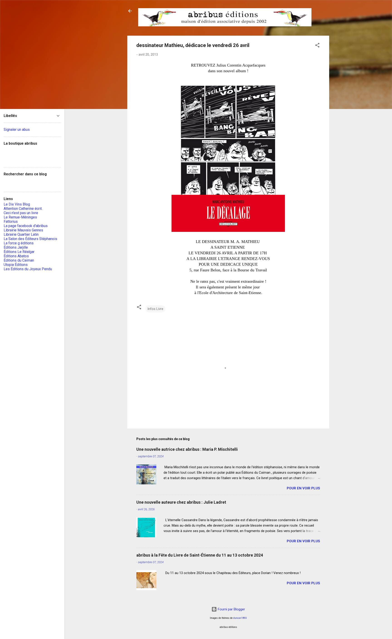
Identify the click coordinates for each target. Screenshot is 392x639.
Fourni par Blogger (231, 609)
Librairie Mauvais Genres (23, 230)
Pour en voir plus (303, 488)
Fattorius (11, 221)
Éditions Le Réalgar (19, 252)
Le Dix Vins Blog (17, 204)
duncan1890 (240, 618)
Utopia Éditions (16, 265)
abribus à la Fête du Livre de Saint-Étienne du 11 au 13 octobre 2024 (199, 555)
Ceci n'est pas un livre (21, 213)
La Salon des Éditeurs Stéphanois (30, 239)
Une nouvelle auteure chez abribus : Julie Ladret (181, 502)
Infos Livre (155, 309)
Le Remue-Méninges (20, 217)
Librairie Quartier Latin (21, 234)
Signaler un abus (17, 129)
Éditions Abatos (16, 256)
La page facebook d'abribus (26, 226)
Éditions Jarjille (16, 247)
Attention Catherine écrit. (23, 208)
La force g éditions (19, 243)
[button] (317, 46)
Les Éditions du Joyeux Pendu (28, 269)
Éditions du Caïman (19, 260)
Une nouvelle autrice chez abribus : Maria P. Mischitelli (187, 449)
